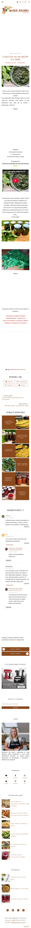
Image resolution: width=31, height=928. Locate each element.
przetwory (22, 369)
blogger (6, 783)
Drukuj (10, 381)
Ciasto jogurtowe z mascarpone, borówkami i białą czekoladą (20, 804)
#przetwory (21, 62)
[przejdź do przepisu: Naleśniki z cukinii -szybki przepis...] (22, 422)
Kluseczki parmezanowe (8, 450)
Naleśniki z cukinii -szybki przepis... (8, 422)
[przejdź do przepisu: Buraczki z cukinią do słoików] (9, 493)
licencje (14, 920)
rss (25, 783)
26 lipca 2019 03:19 (9, 517)
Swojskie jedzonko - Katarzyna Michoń (16, 549)
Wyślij (23, 385)
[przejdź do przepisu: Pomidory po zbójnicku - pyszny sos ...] (22, 479)
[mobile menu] (2, 2)
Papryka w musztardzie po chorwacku (15, 323)
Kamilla (8, 515)
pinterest (15, 783)
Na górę (26, 926)
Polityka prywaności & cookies (18, 922)
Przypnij (10, 385)
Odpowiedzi (9, 545)
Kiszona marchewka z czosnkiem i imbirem (15, 320)
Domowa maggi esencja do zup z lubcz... (22, 436)
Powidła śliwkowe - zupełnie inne (15, 318)
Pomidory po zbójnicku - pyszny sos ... (9, 479)
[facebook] (25, 2)
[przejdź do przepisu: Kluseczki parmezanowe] (22, 451)
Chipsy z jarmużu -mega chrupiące (22, 464)
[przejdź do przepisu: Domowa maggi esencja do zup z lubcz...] (9, 436)
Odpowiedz (26, 526)
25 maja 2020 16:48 (9, 536)
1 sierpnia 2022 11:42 (13, 592)
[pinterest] (23, 2)
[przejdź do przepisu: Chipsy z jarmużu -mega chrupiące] (9, 465)
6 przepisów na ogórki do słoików (15, 316)
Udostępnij (22, 381)
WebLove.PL (15, 918)
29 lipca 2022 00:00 (9, 568)
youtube (6, 777)
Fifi (6, 534)
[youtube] (18, 2)
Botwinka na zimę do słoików (19, 899)
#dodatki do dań (11, 62)
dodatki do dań (14, 369)
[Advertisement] (15, 32)
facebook (15, 777)
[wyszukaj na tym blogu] (29, 2)
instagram (24, 777)
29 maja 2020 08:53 (13, 551)
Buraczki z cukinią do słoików (22, 493)
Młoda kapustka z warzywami (19, 888)
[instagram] (21, 2)
